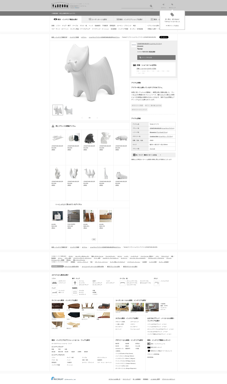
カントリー (85, 319)
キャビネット (82, 294)
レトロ (68, 310)
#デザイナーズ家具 (137, 105)
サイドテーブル (144, 281)
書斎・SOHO (164, 305)
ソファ (58, 25)
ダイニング (133, 312)
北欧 (83, 310)
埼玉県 (66, 351)
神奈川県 (60, 351)
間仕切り (69, 260)
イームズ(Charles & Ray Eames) (124, 353)
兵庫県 (79, 351)
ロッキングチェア (97, 284)
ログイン (163, 7)
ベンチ (108, 281)
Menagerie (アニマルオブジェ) (159, 132)
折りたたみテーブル (145, 283)
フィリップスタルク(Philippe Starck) (125, 361)
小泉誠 (137, 348)
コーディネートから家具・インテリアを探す (131, 300)
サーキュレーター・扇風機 (57, 260)
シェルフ (95, 294)
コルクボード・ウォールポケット (111, 258)
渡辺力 (127, 346)
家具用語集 (150, 357)
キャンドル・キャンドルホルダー (138, 258)
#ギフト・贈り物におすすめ (153, 105)
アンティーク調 (56, 310)
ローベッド (118, 329)
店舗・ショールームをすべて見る (146, 68)
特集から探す (152, 29)
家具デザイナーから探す (130, 266)
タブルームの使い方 (114, 379)
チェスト (81, 292)
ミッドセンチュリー (102, 310)
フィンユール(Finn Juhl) (122, 366)
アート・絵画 (97, 258)
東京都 (53, 351)
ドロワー (132, 324)
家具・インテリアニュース (158, 343)
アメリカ (152, 148)
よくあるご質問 (155, 379)
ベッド (91, 25)
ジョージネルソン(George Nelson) (125, 356)
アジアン (54, 319)
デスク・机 (83, 25)
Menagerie (140, 46)
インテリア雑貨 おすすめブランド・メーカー (159, 334)
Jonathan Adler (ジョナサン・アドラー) (161, 136)
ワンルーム (163, 307)
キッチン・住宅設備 (136, 29)
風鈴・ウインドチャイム (79, 260)
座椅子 (94, 281)
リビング (118, 312)
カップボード (134, 326)
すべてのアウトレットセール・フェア (62, 343)
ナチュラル (55, 328)
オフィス (163, 309)
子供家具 (105, 25)
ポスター (71, 256)
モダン (68, 319)
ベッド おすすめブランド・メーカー (157, 326)
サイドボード (119, 326)
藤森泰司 (127, 348)
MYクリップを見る (173, 25)
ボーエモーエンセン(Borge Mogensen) (126, 368)
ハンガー (126, 256)
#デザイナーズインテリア (139, 109)
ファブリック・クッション (100, 29)
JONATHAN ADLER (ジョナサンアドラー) (149, 43)
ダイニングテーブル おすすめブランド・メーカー (160, 329)
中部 (59, 349)
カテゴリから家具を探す (72, 266)
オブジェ (60, 258)
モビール (120, 256)
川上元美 (137, 346)
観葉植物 (53, 258)
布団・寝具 (85, 360)
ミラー (157, 256)
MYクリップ (172, 7)
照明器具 (112, 25)
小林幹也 (118, 351)
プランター (169, 258)
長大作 (117, 346)
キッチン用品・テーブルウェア (80, 29)
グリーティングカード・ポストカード (82, 258)
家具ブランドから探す (113, 266)
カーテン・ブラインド (124, 25)
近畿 (66, 349)
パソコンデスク (165, 281)
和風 (98, 319)
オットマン (82, 283)
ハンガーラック (134, 256)
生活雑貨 (113, 29)
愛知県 (86, 351)
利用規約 (145, 379)
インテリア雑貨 (123, 29)
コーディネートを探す (99, 19)
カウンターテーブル (132, 283)
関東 (53, 349)
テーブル (75, 25)
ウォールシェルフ (135, 329)
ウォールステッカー (110, 256)
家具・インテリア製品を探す (68, 19)
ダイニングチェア (97, 283)
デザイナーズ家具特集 (153, 354)
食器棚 (94, 292)
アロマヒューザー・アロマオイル (156, 258)
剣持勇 (127, 343)
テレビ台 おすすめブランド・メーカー (157, 331)
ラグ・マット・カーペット (60, 29)
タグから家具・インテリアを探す (127, 318)
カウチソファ (62, 281)
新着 (53, 25)
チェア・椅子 (66, 25)
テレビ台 (81, 290)
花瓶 (172, 256)
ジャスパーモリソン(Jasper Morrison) (125, 363)
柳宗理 (117, 343)
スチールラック (134, 321)
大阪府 (73, 351)
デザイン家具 (68, 258)
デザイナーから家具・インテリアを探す (129, 340)
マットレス (61, 290)
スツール (81, 281)
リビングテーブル (131, 284)
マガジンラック (165, 256)
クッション (70, 365)
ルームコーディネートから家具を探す (93, 266)
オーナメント (124, 258)
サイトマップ (127, 379)
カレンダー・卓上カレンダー (82, 256)
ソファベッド (62, 283)
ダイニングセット (102, 357)
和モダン (69, 328)
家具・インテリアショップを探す (131, 19)
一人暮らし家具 (120, 324)
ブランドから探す (153, 25)
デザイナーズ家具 (120, 321)
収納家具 (97, 25)
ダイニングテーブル (132, 281)
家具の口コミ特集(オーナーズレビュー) (161, 351)
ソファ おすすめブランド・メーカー (157, 324)
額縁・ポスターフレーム (97, 256)
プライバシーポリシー (168, 379)
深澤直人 (137, 343)
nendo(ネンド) (119, 348)
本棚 (94, 290)
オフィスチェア (110, 283)
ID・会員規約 (137, 379)
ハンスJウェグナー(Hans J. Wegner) (125, 358)
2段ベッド (61, 292)
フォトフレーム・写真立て (147, 256)
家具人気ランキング (156, 347)
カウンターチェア (83, 284)
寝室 (147, 312)
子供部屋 (163, 303)
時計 (134, 25)
